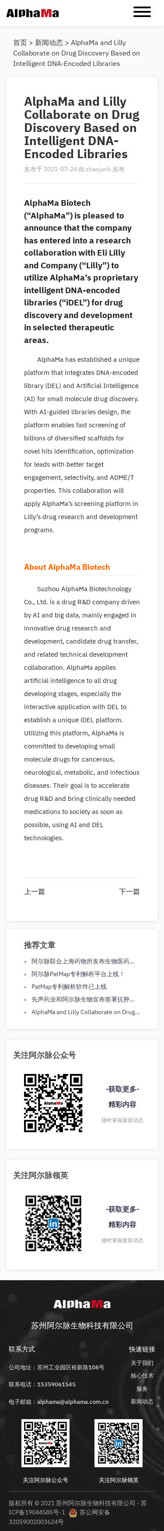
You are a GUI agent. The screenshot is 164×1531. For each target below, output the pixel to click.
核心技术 (142, 1375)
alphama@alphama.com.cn (73, 1402)
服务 (142, 1388)
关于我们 (142, 1363)
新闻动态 (49, 42)
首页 (20, 42)
